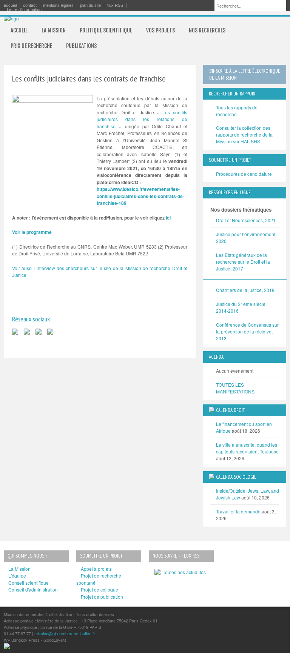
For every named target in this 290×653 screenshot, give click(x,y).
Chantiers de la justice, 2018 (245, 290)
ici (168, 217)
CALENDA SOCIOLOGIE (236, 477)
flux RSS (115, 5)
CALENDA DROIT (230, 410)
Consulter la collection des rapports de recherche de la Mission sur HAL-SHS (244, 134)
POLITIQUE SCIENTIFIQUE (106, 30)
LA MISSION (54, 30)
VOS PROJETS (160, 30)
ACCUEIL (19, 30)
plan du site (90, 5)
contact (30, 5)
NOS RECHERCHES (207, 30)
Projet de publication (102, 596)
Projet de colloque (99, 589)
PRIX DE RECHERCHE (31, 45)
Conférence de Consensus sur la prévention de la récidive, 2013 (247, 331)
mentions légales (58, 5)
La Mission (19, 568)
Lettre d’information (24, 10)
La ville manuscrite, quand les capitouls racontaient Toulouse (247, 448)
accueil (10, 5)
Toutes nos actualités (183, 572)
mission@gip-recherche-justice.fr (64, 633)
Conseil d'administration (33, 589)
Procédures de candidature (244, 174)
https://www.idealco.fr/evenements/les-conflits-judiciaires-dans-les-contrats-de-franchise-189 (140, 196)
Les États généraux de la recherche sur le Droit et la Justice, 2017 (243, 262)
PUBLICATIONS (81, 45)
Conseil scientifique (28, 582)
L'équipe (17, 575)
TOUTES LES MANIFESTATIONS (235, 388)
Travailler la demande (238, 511)
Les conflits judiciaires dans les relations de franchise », (142, 119)
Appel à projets (96, 568)
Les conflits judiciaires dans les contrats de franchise (89, 78)
